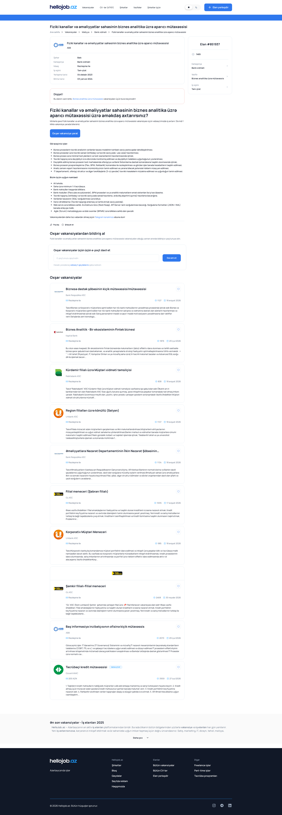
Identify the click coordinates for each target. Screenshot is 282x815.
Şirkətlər (124, 7)
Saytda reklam (120, 781)
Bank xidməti (100, 32)
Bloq (114, 770)
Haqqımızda (118, 786)
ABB (69, 47)
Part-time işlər (202, 770)
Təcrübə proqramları (205, 775)
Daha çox (138, 737)
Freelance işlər (202, 765)
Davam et (172, 257)
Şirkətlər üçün (154, 7)
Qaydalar (117, 775)
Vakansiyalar (88, 7)
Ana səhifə (55, 32)
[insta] (214, 805)
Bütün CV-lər (160, 770)
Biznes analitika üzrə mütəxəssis (88, 98)
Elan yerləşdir (220, 7)
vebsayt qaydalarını (79, 264)
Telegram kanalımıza (104, 217)
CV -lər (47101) (107, 7)
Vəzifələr (138, 7)
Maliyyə (85, 32)
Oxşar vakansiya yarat (65, 133)
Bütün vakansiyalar (163, 765)
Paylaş (56, 224)
